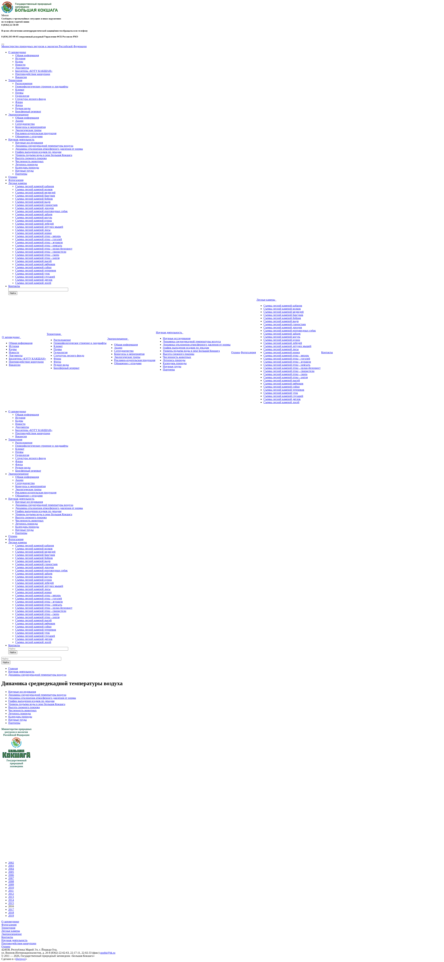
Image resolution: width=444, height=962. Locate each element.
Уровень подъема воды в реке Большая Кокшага (43, 155)
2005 (11, 872)
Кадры (19, 61)
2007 (11, 878)
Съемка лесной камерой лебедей (34, 223)
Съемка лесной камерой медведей (35, 192)
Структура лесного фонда (30, 99)
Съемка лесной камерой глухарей (35, 276)
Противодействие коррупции (32, 74)
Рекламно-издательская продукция (35, 133)
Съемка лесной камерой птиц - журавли (39, 242)
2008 (11, 881)
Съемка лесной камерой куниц (33, 220)
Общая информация (27, 55)
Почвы (19, 92)
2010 (11, 887)
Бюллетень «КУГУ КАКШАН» (33, 70)
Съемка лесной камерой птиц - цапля (37, 258)
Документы (22, 67)
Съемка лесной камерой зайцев (33, 214)
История (20, 58)
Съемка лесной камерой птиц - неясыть (38, 245)
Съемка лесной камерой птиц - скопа (37, 254)
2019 (11, 915)
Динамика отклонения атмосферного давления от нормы (49, 148)
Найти (13, 293)
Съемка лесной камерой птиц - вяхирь (38, 236)
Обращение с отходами (29, 136)
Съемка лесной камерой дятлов (33, 279)
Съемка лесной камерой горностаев (36, 205)
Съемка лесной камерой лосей (33, 282)
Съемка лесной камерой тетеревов (35, 270)
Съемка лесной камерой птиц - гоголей (38, 239)
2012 (11, 893)
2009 (11, 884)
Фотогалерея (15, 180)
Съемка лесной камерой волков (34, 189)
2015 (11, 903)
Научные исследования (29, 142)
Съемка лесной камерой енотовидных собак (41, 211)
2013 (11, 896)
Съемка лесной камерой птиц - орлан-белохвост (43, 248)
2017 (11, 909)
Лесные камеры (17, 183)
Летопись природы (26, 164)
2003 (11, 865)
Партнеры (21, 173)
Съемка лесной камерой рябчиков (35, 264)
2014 (11, 900)
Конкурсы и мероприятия (30, 127)
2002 (11, 862)
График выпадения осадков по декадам (38, 152)
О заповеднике (17, 52)
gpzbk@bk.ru (107, 952)
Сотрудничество (25, 123)
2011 (11, 890)
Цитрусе (21, 958)
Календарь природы (27, 167)
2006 (11, 875)
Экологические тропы (28, 130)
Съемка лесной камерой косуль (33, 217)
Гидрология (22, 95)
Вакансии (21, 77)
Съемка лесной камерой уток (32, 273)
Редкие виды (23, 108)
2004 (11, 868)
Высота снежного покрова (31, 158)
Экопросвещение (18, 114)
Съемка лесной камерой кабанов (34, 186)
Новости (20, 64)
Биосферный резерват (28, 111)
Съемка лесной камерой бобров (34, 198)
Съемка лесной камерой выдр (32, 201)
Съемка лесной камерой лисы (32, 229)
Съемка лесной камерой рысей (33, 261)
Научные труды (24, 170)
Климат (19, 89)
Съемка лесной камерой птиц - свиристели (40, 251)
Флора (19, 102)
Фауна (19, 105)
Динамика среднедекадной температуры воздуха (44, 145)
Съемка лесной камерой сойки (33, 267)
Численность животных (29, 161)
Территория (15, 80)
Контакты (14, 286)
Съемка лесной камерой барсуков (35, 195)
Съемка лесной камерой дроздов (34, 208)
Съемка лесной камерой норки (33, 233)
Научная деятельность (21, 139)
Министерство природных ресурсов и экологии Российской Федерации (44, 46)
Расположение (23, 83)
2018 (11, 912)
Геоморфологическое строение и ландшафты (41, 86)
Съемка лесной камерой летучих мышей (39, 226)
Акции (19, 120)
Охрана (12, 176)
